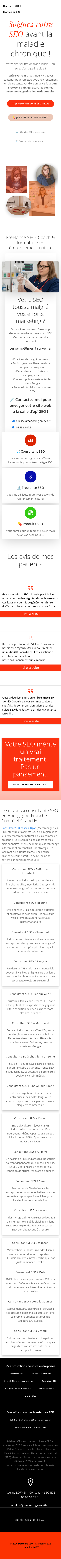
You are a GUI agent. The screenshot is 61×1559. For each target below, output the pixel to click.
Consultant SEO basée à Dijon (19, 828)
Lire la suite (30, 614)
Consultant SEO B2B (42, 1492)
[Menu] (45, 9)
